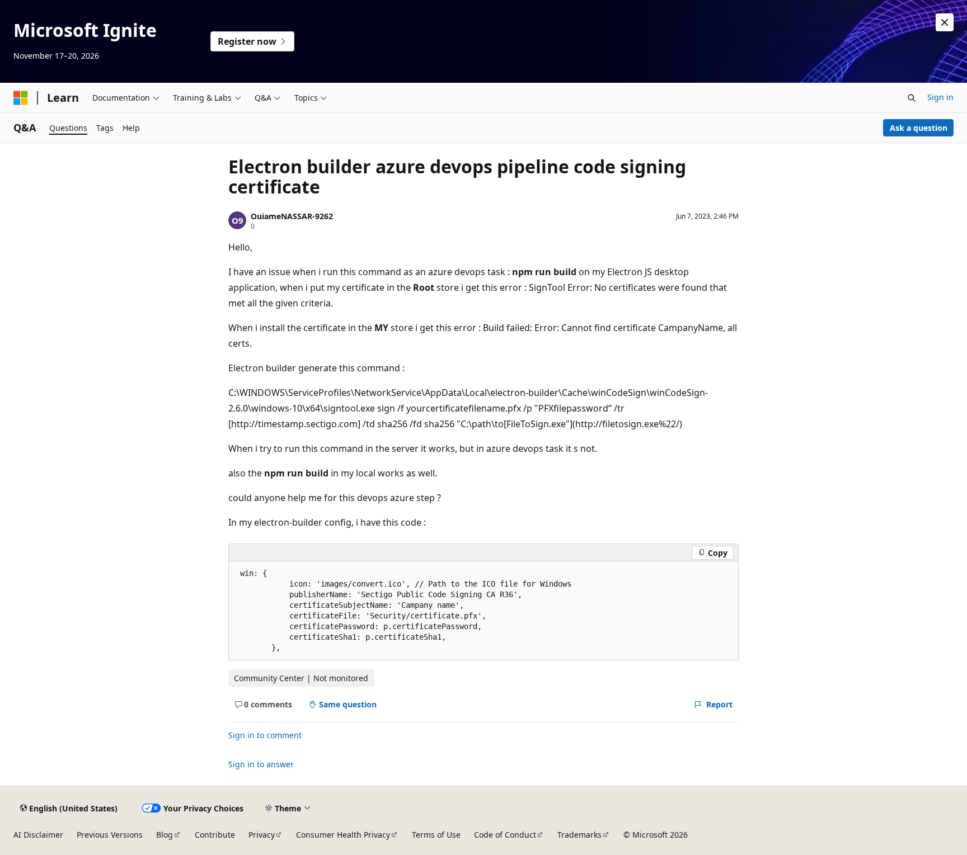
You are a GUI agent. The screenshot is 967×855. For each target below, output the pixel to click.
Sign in (940, 97)
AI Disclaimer (38, 834)
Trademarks (579, 834)
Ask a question (918, 127)
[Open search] (911, 98)
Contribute (215, 834)
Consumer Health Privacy (343, 834)
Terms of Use (436, 834)
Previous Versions (110, 834)
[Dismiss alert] (945, 22)
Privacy (261, 834)
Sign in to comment (265, 735)
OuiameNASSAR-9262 (292, 216)
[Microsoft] (20, 98)
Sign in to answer (261, 764)
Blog (164, 834)
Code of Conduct (505, 834)
